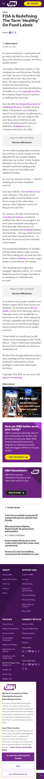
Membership (27, 584)
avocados (7, 217)
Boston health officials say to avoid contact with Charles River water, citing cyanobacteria (22, 543)
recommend (27, 229)
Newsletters (27, 638)
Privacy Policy (8, 633)
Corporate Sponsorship (27, 589)
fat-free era (31, 191)
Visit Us (25, 643)
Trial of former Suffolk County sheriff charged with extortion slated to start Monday (21, 518)
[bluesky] (33, 651)
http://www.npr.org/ (12, 377)
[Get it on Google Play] (34, 414)
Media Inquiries (28, 633)
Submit (17, 126)
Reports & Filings (9, 645)
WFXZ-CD (6, 674)
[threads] (36, 651)
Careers (5, 588)
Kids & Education (9, 579)
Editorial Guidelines (10, 629)
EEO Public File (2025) (8, 650)
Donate (34, 3)
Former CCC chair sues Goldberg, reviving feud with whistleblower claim (22, 552)
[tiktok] (26, 651)
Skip (18, 766)
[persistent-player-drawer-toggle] (41, 776)
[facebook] (39, 651)
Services (6, 584)
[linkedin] (23, 655)
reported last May (31, 91)
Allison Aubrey (11, 43)
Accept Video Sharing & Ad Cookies (18, 756)
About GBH (7, 575)
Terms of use (7, 624)
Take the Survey (16, 457)
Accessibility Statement (7, 639)
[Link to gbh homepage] (12, 3)
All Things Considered (15, 535)
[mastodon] (36, 664)
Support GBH (27, 575)
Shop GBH (26, 611)
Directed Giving (28, 595)
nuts (18, 217)
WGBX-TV (6, 670)
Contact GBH (27, 624)
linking (22, 258)
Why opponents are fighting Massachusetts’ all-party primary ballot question (19, 529)
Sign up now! (15, 493)
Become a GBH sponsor (22, 142)
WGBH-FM (7, 679)
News (5, 12)
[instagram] (23, 651)
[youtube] (29, 651)
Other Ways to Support (28, 605)
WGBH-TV (6, 665)
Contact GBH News (30, 629)
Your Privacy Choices (18, 774)
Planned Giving (28, 600)
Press (4, 593)
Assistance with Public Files (9, 657)
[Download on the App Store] (22, 414)
